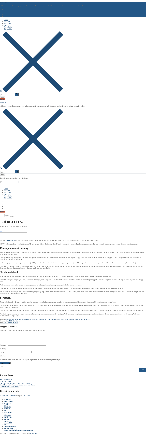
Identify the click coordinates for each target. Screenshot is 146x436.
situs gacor (7, 399)
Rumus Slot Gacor (6, 381)
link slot (6, 419)
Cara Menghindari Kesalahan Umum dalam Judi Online (17, 385)
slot (5, 410)
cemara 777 (8, 423)
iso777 (6, 405)
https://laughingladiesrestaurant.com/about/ (18, 430)
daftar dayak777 (9, 401)
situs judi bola (69, 319)
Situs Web (3, 356)
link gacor (7, 407)
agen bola (8, 319)
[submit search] (17, 94)
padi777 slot (8, 417)
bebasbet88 (8, 412)
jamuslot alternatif (10, 426)
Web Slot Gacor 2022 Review (9, 387)
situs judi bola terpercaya (82, 319)
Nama (2, 348)
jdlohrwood (3, 2)
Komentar (3, 345)
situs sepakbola (10, 240)
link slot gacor (8, 428)
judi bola (41, 319)
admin (2, 226)
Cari (1, 367)
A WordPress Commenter (8, 396)
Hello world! (27, 396)
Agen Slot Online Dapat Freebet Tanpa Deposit (15, 383)
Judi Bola (15, 226)
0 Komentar (23, 226)
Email (2, 352)
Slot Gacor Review (6, 379)
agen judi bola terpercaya (20, 319)
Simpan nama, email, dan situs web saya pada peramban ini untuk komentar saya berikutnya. (31, 360)
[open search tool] (31, 92)
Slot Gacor (7, 421)
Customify (33, 433)
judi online (61, 319)
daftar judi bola (33, 319)
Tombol (2, 99)
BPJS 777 (7, 408)
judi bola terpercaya (51, 319)
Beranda (6, 215)
